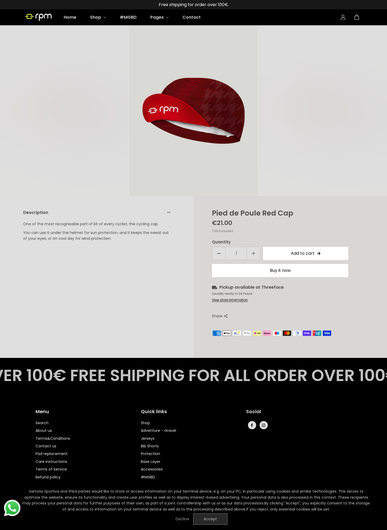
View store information (230, 300)
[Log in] (343, 17)
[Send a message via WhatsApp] (12, 508)
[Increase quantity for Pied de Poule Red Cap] (253, 253)
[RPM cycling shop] (38, 17)
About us (44, 430)
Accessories (152, 469)
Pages (157, 17)
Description (35, 212)
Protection (150, 453)
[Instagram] (263, 425)
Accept (210, 519)
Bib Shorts (150, 446)
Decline (182, 519)
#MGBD (128, 17)
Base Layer (150, 461)
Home (70, 17)
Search (42, 423)
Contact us (46, 446)
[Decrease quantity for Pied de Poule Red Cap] (219, 253)
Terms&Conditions (53, 438)
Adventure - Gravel (158, 430)
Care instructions (51, 461)
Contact (191, 17)
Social (253, 412)
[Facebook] (252, 425)
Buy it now (280, 270)
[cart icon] (357, 17)
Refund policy (48, 477)
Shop (96, 17)
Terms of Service (51, 469)
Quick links (154, 412)
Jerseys (148, 438)
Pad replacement (52, 453)
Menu (42, 412)
